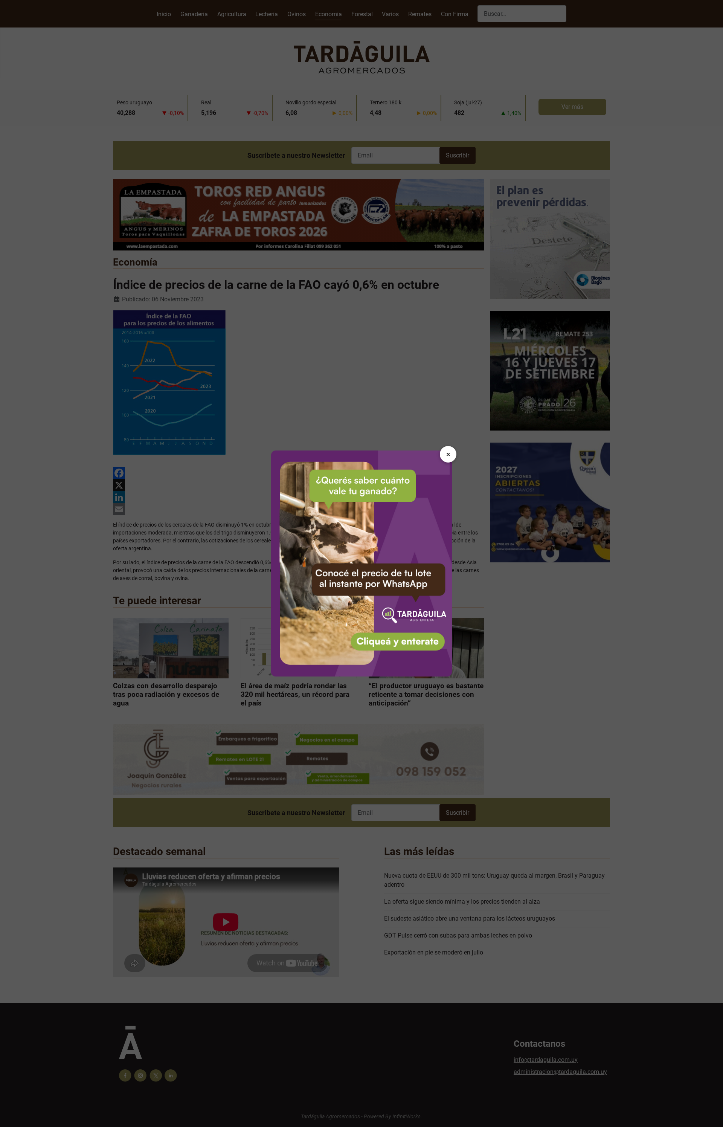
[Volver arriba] (710, 1113)
